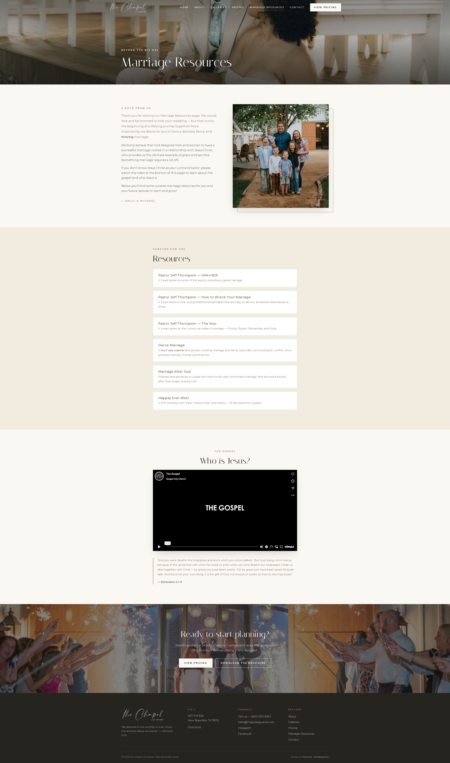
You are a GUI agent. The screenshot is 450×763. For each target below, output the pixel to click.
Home (184, 7)
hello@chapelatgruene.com (256, 722)
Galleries (218, 7)
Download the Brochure (243, 663)
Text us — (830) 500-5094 (254, 716)
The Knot (307, 757)
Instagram (244, 728)
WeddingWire (321, 757)
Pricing (238, 7)
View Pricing (325, 7)
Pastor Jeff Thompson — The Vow (187, 323)
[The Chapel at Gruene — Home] (127, 7)
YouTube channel (173, 350)
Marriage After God (174, 372)
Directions (194, 727)
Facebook (244, 733)
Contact (297, 7)
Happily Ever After (173, 398)
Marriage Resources (267, 7)
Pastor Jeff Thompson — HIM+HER (188, 275)
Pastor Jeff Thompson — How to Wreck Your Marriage (204, 297)
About (199, 7)
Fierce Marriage (171, 345)
